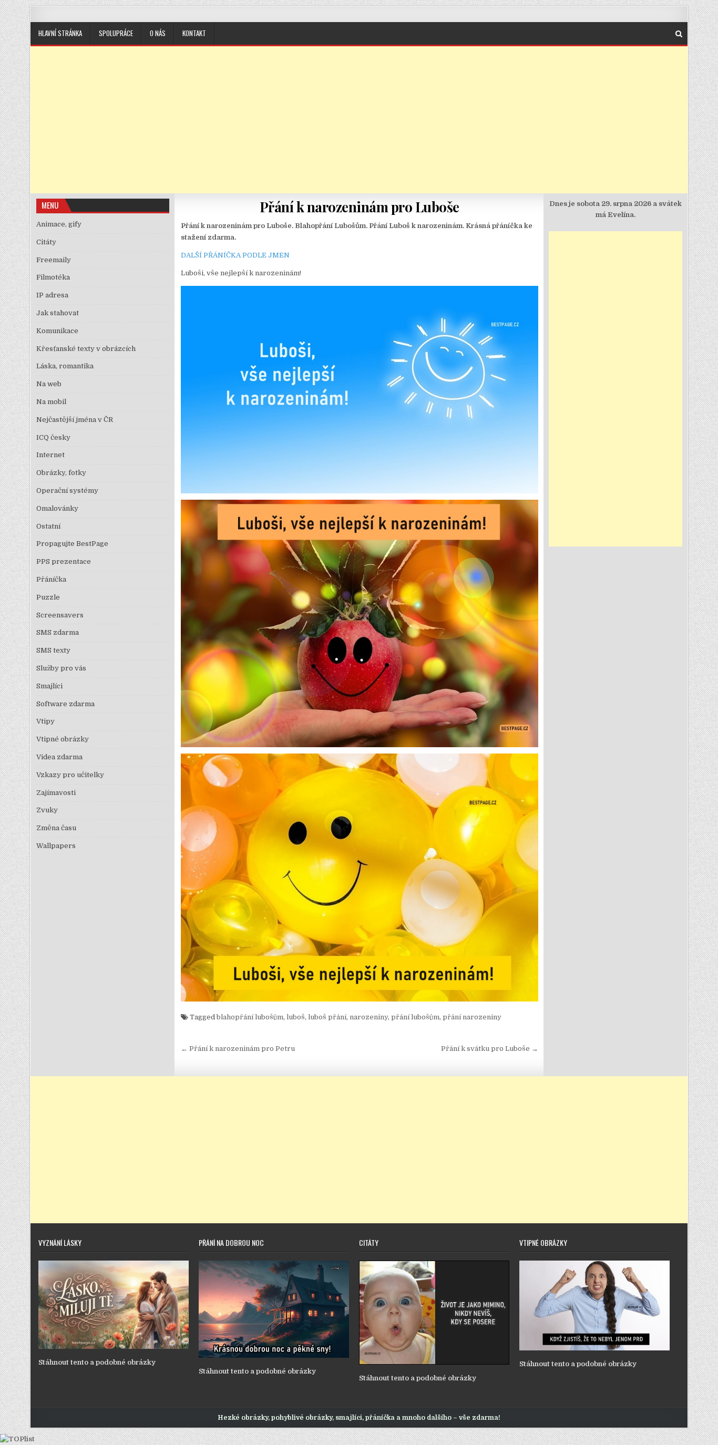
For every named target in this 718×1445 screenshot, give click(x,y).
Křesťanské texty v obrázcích (86, 349)
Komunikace (57, 331)
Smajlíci (49, 686)
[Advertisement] (359, 119)
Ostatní (48, 526)
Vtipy (45, 721)
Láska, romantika (65, 366)
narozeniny (369, 1017)
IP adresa (52, 295)
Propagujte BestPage (72, 544)
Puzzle (48, 597)
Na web (48, 384)
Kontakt (194, 33)
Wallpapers (56, 846)
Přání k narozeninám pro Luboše (359, 207)
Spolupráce (116, 33)
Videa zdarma (59, 757)
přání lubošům (415, 1017)
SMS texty (53, 650)
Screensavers (60, 615)
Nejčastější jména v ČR (74, 420)
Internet (50, 455)
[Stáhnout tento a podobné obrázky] (113, 1346)
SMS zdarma (57, 632)
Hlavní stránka (60, 33)
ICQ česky (53, 437)
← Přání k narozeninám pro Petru (238, 1048)
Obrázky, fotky (61, 473)
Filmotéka (53, 277)
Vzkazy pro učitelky (70, 775)
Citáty (46, 242)
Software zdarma (65, 704)
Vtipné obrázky (62, 739)
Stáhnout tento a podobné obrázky (97, 1362)
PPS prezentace (63, 561)
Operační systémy (67, 490)
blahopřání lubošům (250, 1017)
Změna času (56, 828)
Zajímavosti (56, 793)
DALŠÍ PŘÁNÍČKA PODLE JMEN (235, 255)
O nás (158, 33)
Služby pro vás (61, 668)
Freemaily (53, 260)
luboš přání (327, 1017)
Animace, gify (58, 224)
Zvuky (47, 810)
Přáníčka (51, 579)
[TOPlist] (17, 1439)
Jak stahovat (57, 313)
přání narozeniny (472, 1017)
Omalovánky (57, 508)
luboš (295, 1017)
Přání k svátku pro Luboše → (489, 1048)
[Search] (678, 34)
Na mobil (51, 402)
